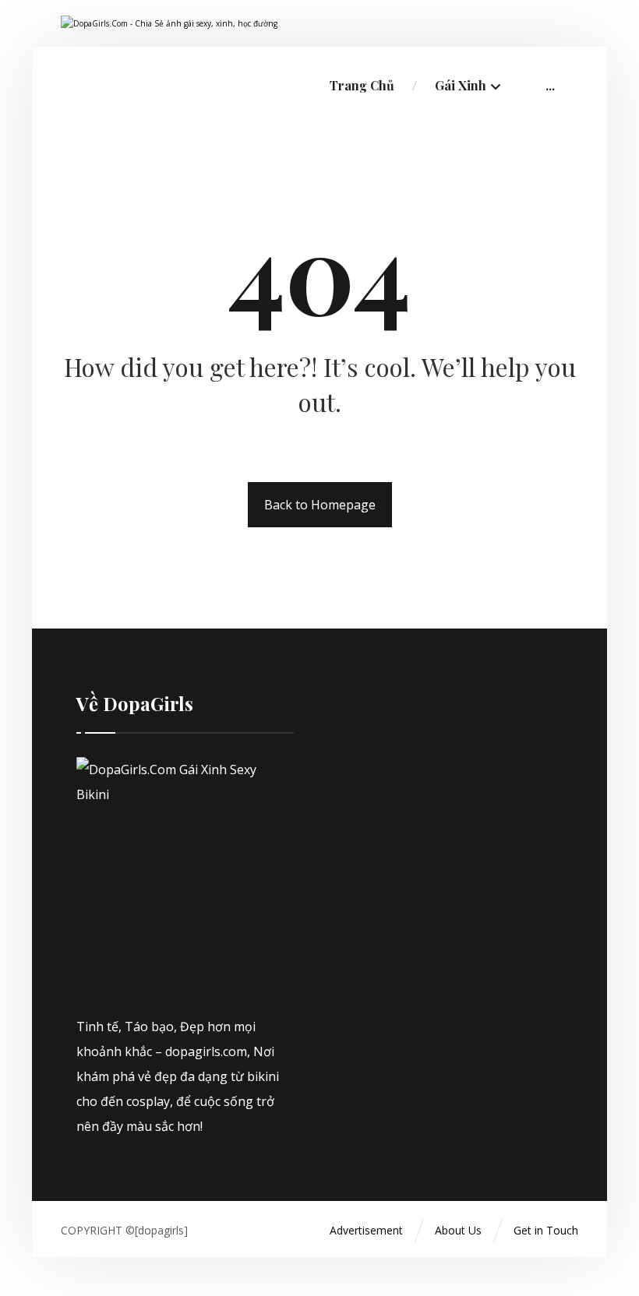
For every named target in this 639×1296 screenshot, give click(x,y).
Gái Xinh (460, 85)
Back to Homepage (320, 504)
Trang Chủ (362, 85)
